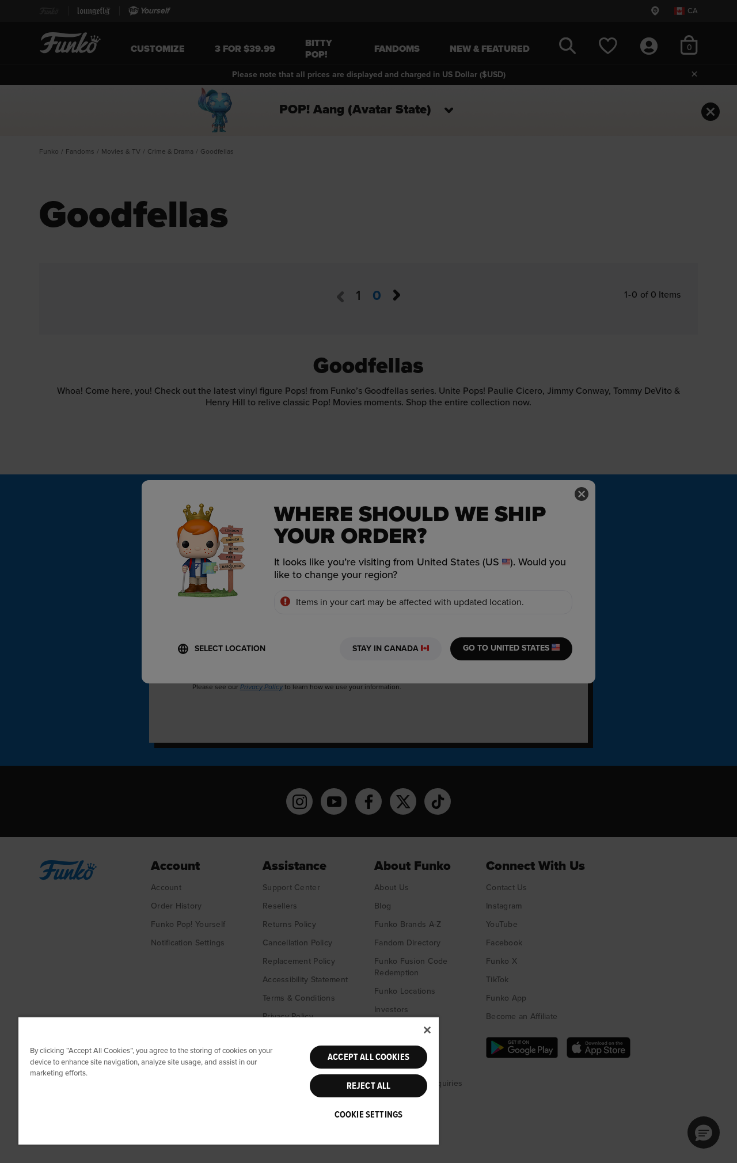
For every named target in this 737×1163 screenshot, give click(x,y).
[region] (228, 1080)
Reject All (369, 1086)
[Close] (427, 1030)
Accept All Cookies (368, 1057)
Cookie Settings (368, 1114)
